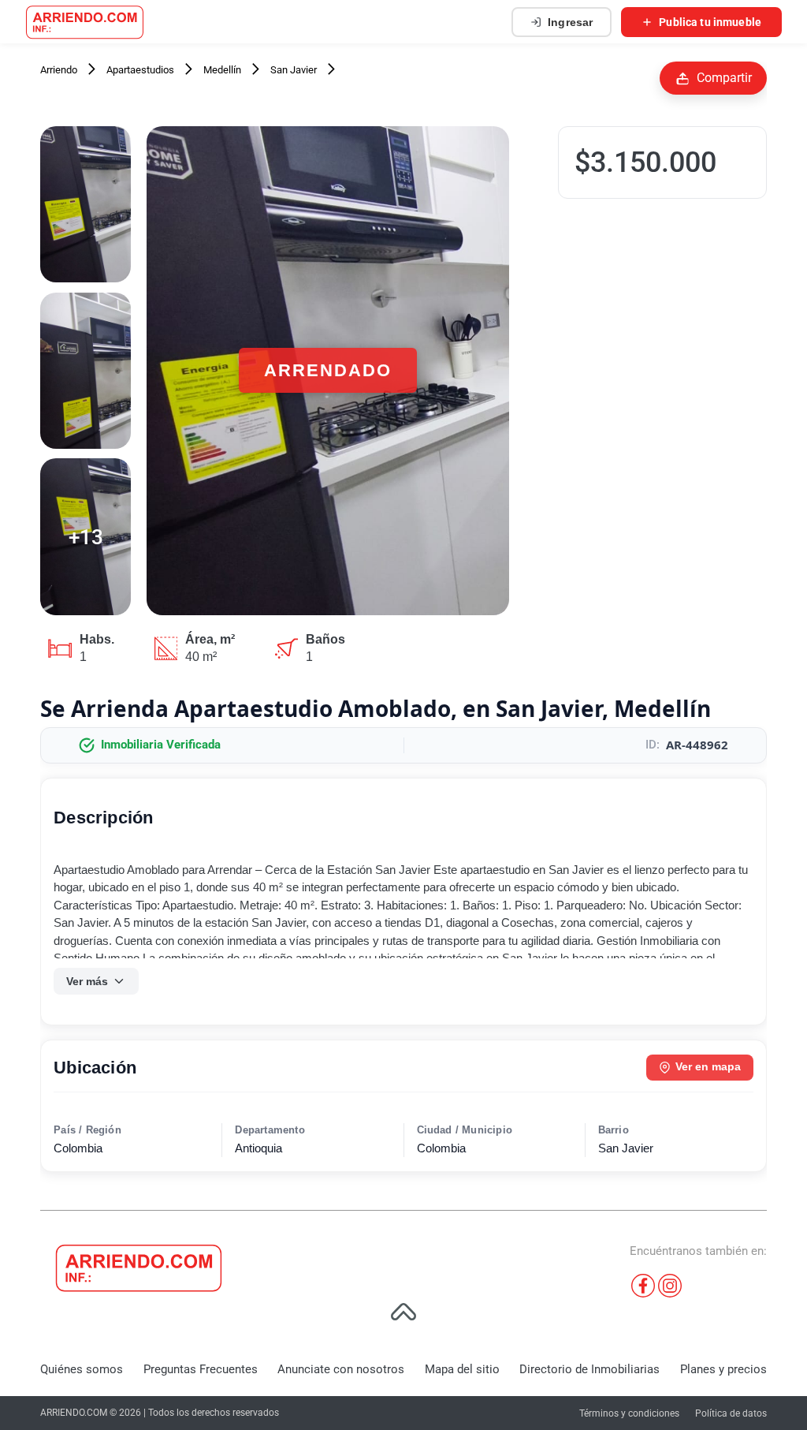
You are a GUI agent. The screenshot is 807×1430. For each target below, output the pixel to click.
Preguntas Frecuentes (200, 1369)
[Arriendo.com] (84, 22)
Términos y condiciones (629, 1413)
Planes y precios (723, 1369)
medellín (222, 70)
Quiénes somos (81, 1369)
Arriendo (58, 70)
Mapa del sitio (462, 1369)
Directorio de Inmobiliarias (589, 1369)
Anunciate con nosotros (340, 1369)
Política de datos (731, 1413)
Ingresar (570, 22)
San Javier (293, 70)
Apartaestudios (140, 70)
